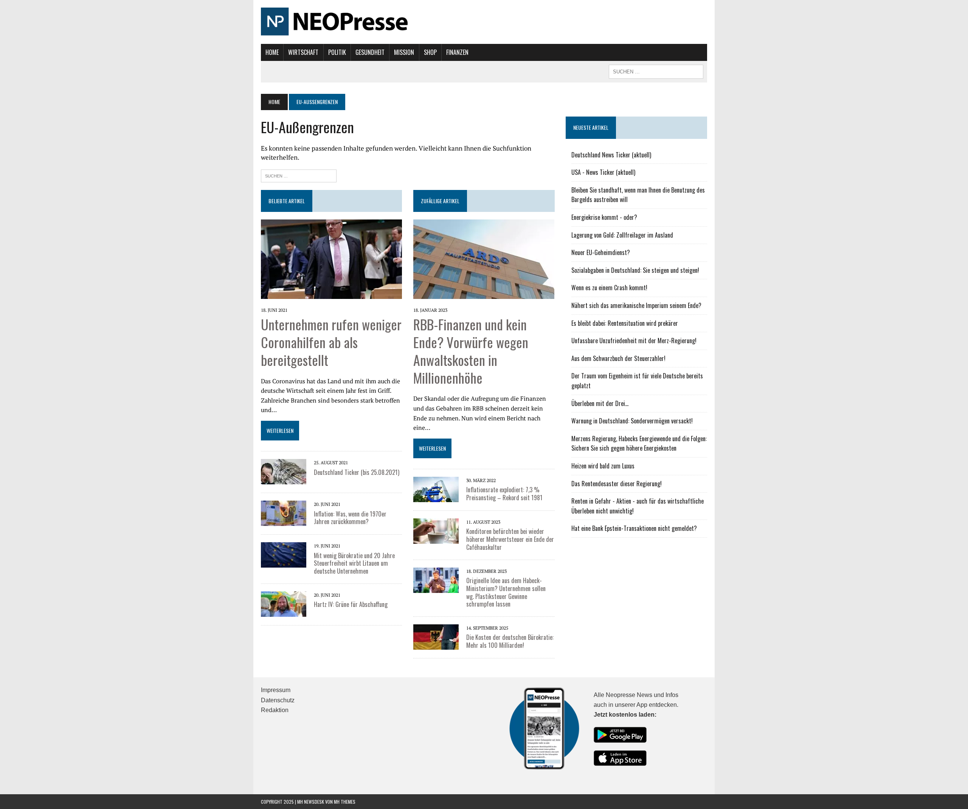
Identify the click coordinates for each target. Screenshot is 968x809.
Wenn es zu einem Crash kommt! (609, 287)
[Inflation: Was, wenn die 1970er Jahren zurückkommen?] (283, 513)
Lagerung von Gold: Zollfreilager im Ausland (622, 235)
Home (272, 52)
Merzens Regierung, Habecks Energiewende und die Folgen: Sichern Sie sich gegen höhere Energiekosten (639, 443)
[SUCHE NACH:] (656, 70)
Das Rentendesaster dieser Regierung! (616, 483)
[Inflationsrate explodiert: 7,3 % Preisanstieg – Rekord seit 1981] (436, 489)
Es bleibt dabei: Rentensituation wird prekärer (624, 323)
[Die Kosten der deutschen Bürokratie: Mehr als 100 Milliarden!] (436, 636)
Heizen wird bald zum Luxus (602, 465)
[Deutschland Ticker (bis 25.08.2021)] (283, 471)
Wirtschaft (303, 52)
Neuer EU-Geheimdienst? (600, 252)
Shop (430, 52)
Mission (404, 52)
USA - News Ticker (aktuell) (603, 172)
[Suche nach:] (299, 175)
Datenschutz (278, 700)
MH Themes (344, 801)
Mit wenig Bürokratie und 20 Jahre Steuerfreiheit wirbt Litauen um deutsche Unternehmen (354, 563)
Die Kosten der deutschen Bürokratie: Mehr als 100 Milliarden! (510, 641)
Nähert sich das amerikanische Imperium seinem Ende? (636, 305)
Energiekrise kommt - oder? (604, 217)
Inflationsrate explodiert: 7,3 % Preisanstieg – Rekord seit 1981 (504, 493)
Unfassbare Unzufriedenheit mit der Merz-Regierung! (634, 340)
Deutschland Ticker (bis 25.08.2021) (356, 472)
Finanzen (457, 52)
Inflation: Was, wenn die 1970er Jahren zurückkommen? (350, 517)
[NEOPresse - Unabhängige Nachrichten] (484, 22)
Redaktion (275, 710)
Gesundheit (370, 52)
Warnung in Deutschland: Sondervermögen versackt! (632, 420)
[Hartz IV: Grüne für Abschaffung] (283, 603)
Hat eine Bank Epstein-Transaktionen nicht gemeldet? (634, 528)
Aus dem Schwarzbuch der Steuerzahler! (618, 358)
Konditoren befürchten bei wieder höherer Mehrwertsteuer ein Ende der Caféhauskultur (510, 539)
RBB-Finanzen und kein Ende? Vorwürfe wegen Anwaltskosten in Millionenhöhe (470, 350)
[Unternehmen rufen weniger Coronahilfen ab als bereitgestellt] (331, 258)
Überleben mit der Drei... (599, 403)
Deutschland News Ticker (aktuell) (611, 154)
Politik (337, 52)
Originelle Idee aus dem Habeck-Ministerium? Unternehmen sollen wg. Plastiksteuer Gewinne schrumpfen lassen (506, 592)
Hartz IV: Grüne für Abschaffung (351, 604)
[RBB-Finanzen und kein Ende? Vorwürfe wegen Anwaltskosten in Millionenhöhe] (483, 258)
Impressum (275, 690)
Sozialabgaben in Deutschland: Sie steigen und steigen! (635, 270)
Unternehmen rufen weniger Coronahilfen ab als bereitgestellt (331, 342)
